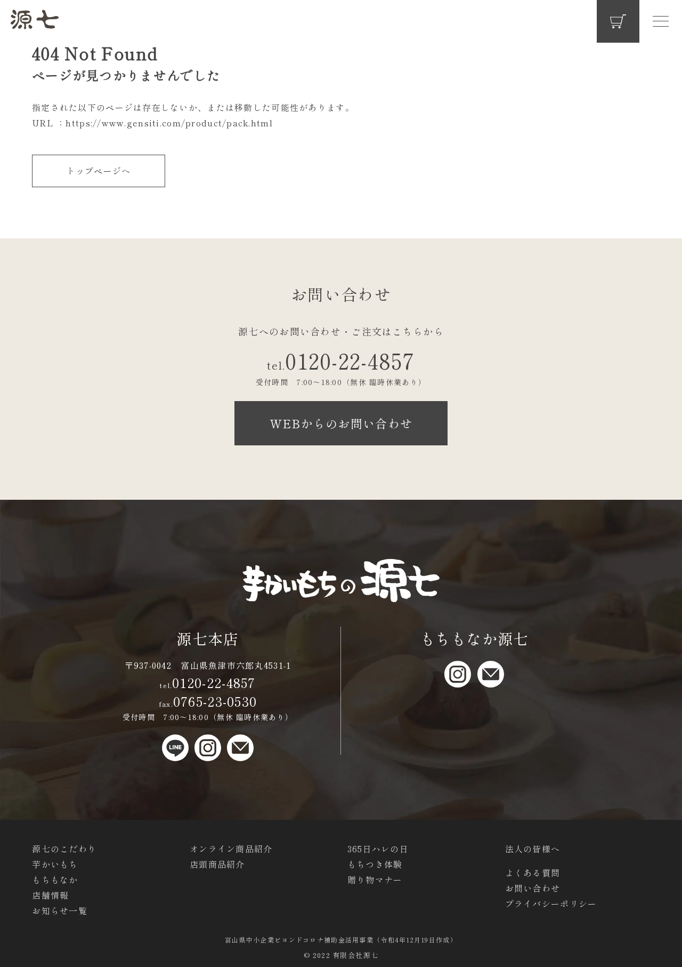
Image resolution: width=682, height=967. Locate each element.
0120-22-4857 (341, 360)
